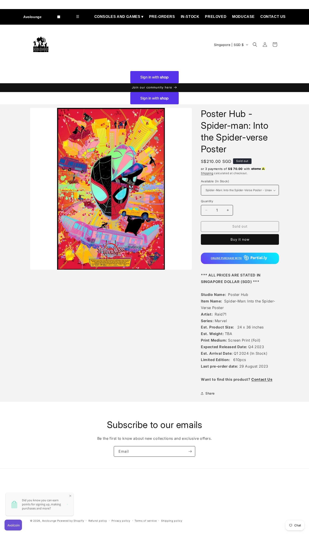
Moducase (243, 17)
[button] (255, 45)
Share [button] (210, 393)
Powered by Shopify (70, 521)
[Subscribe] (190, 451)
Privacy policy (121, 521)
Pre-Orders (162, 17)
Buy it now (240, 239)
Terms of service (146, 521)
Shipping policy (171, 521)
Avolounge (32, 17)
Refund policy (97, 521)
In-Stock (190, 17)
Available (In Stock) (215, 181)
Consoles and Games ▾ (118, 17)
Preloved (215, 17)
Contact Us (273, 17)
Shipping (207, 173)
